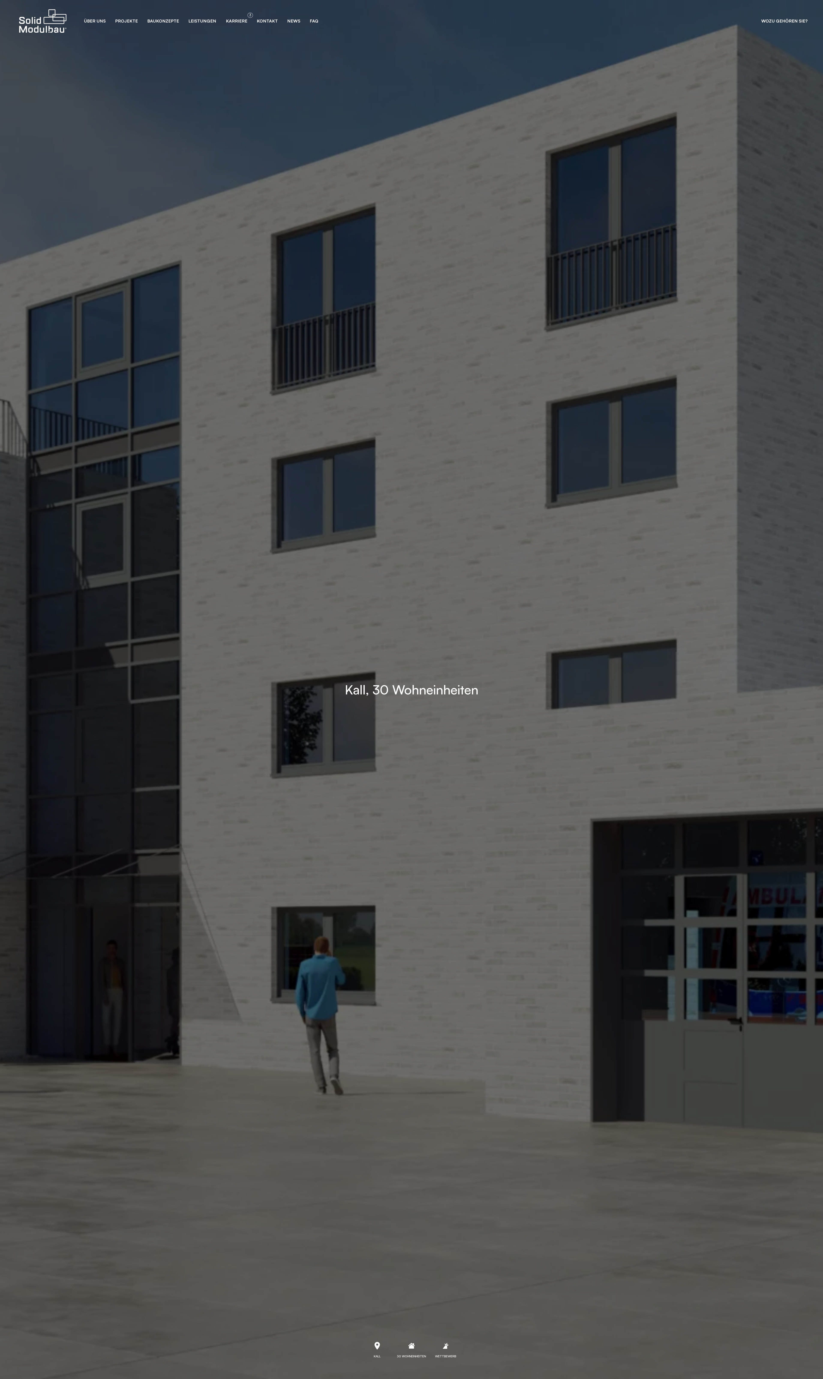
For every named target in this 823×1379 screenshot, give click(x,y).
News (293, 21)
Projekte (126, 21)
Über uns (95, 21)
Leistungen (202, 21)
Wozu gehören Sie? (784, 21)
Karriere (236, 21)
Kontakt (267, 21)
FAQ (314, 21)
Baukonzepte (163, 21)
